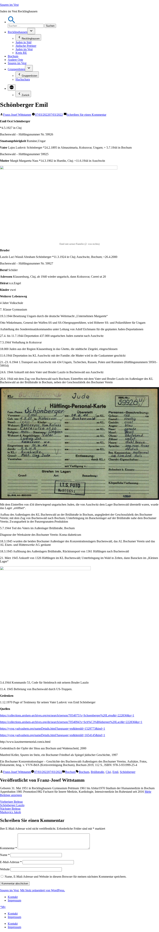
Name (5, 855)
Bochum (13, 56)
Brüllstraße (97, 772)
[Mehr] (12, 87)
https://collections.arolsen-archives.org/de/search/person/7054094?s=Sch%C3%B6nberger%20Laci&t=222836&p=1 (71, 722)
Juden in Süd (23, 42)
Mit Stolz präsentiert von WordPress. (42, 890)
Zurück (25, 95)
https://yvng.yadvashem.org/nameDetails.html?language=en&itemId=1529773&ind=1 (52, 728)
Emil (115, 772)
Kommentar (8, 848)
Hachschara (23, 79)
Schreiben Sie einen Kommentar (86, 114)
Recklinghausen (17, 32)
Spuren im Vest (9, 4)
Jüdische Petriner (26, 45)
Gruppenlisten (16, 69)
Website (5, 869)
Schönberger (127, 772)
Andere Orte (15, 59)
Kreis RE (21, 52)
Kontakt (13, 897)
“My (3, 907)
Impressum (14, 900)
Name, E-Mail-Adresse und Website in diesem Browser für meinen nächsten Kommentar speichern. (65, 876)
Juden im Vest (24, 49)
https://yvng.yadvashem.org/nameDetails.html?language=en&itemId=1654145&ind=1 (52, 735)
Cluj (108, 772)
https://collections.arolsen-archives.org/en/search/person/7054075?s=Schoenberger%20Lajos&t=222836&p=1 (67, 715)
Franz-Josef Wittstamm (17, 114)
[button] (12, 22)
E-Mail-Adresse (11, 862)
